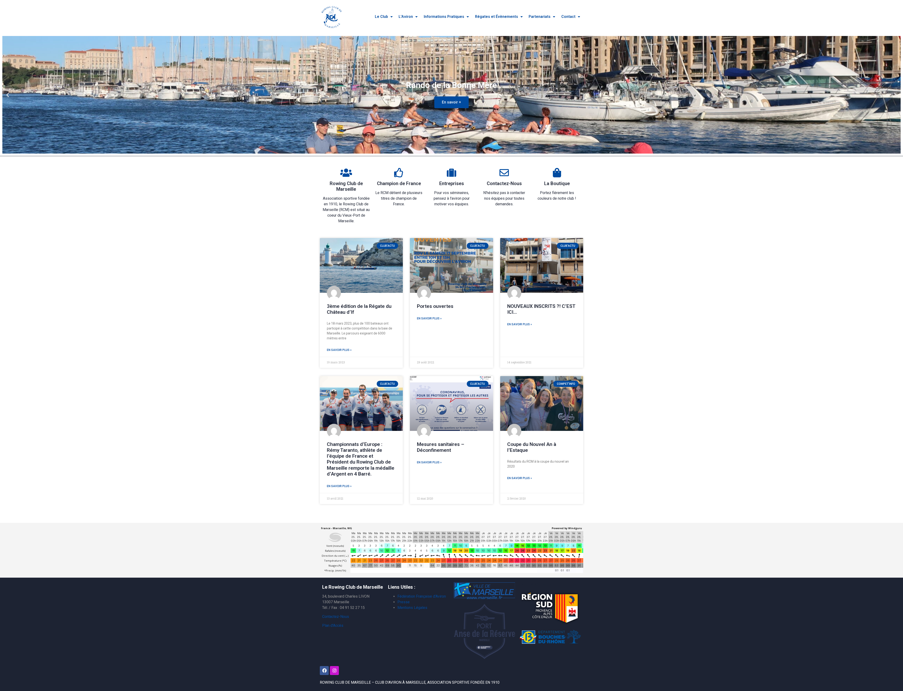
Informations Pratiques (444, 16)
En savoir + (451, 102)
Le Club (381, 16)
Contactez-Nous (504, 183)
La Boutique (557, 183)
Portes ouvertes (435, 306)
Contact (568, 16)
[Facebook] (324, 670)
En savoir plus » (339, 350)
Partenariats (540, 16)
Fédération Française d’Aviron (421, 596)
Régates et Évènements (496, 16)
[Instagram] (334, 670)
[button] (447, 150)
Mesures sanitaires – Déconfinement (440, 447)
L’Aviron (406, 16)
